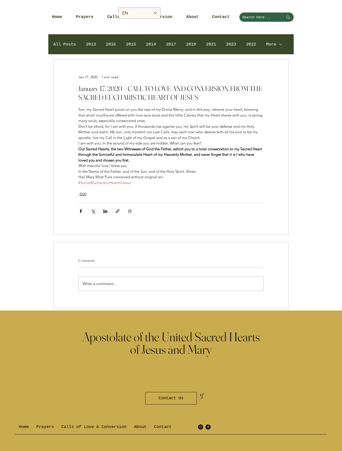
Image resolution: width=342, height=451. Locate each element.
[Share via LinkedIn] (105, 211)
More (271, 44)
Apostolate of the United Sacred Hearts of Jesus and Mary (171, 343)
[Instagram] (200, 427)
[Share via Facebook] (80, 211)
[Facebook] (208, 427)
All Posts (64, 44)
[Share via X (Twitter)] (93, 211)
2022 (251, 44)
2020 (82, 194)
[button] (87, 17)
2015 (131, 44)
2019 (191, 44)
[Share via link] (117, 211)
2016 (111, 44)
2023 (231, 44)
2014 (151, 44)
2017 (171, 44)
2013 (91, 44)
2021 (211, 44)
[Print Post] (129, 211)
